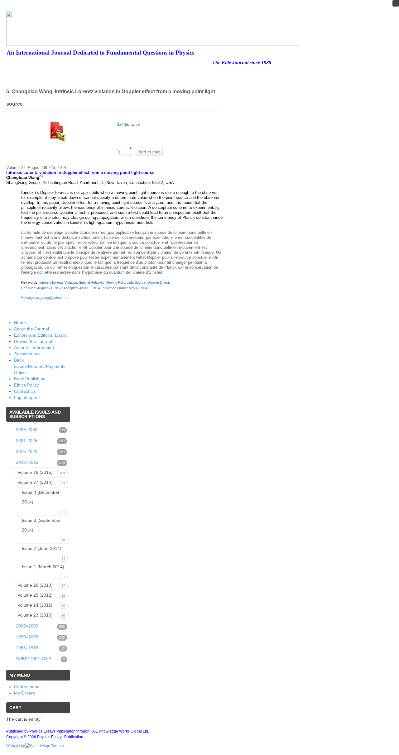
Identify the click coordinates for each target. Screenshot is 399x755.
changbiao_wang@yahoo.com (46, 298)
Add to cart (149, 151)
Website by (15, 745)
